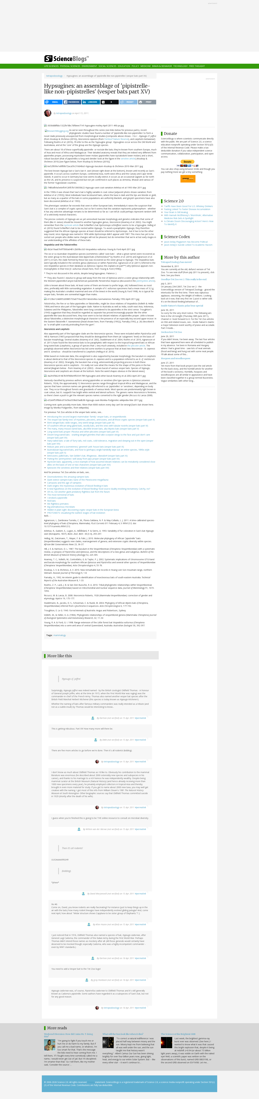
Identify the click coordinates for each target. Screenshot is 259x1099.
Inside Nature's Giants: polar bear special (182, 305)
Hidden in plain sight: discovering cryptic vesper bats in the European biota (83, 509)
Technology (180, 66)
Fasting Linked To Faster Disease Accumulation (187, 209)
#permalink (140, 718)
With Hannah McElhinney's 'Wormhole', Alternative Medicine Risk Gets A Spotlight (188, 217)
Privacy (91, 1082)
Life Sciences (51, 66)
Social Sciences (107, 66)
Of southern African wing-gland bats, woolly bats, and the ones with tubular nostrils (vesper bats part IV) (97, 425)
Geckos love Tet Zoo (171, 332)
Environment (89, 66)
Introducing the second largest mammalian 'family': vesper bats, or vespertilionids (86, 416)
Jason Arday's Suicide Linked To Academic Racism (188, 244)
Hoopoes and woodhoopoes (175, 358)
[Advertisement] (129, 26)
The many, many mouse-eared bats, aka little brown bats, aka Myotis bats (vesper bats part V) (93, 428)
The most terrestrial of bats (60, 494)
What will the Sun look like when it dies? (123, 1034)
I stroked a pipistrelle (57, 497)
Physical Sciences (70, 66)
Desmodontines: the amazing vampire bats (68, 476)
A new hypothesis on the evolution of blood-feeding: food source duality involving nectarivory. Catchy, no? (98, 488)
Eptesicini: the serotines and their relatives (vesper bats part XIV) (78, 467)
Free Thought (197, 66)
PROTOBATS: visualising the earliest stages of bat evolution (76, 512)
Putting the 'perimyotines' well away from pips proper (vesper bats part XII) (83, 458)
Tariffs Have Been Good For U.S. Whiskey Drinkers (188, 206)
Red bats (51, 500)
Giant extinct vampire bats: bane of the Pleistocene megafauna (77, 479)
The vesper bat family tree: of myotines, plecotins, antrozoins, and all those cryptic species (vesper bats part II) (101, 419)
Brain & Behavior (162, 66)
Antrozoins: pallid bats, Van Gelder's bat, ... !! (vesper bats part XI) (87, 455)
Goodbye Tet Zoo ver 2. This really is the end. (184, 279)
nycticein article (71, 225)
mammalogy (60, 635)
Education (124, 66)
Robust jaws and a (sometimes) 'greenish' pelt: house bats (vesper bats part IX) (85, 446)
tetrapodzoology (54, 75)
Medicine (145, 66)
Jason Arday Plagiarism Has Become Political (186, 241)
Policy (135, 66)
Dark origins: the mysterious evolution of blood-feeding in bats (77, 485)
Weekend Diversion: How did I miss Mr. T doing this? (68, 1035)
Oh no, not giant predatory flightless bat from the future (78, 491)
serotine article (128, 158)
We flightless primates (58, 503)
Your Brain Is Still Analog (176, 212)
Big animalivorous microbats (61, 506)
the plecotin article (136, 345)
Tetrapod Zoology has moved (176, 262)
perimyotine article (145, 280)
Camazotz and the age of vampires (64, 482)
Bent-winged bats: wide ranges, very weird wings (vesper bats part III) (80, 422)
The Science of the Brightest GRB (178, 1034)
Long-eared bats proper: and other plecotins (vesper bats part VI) (83, 431)
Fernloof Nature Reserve (116, 139)
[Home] (72, 58)
